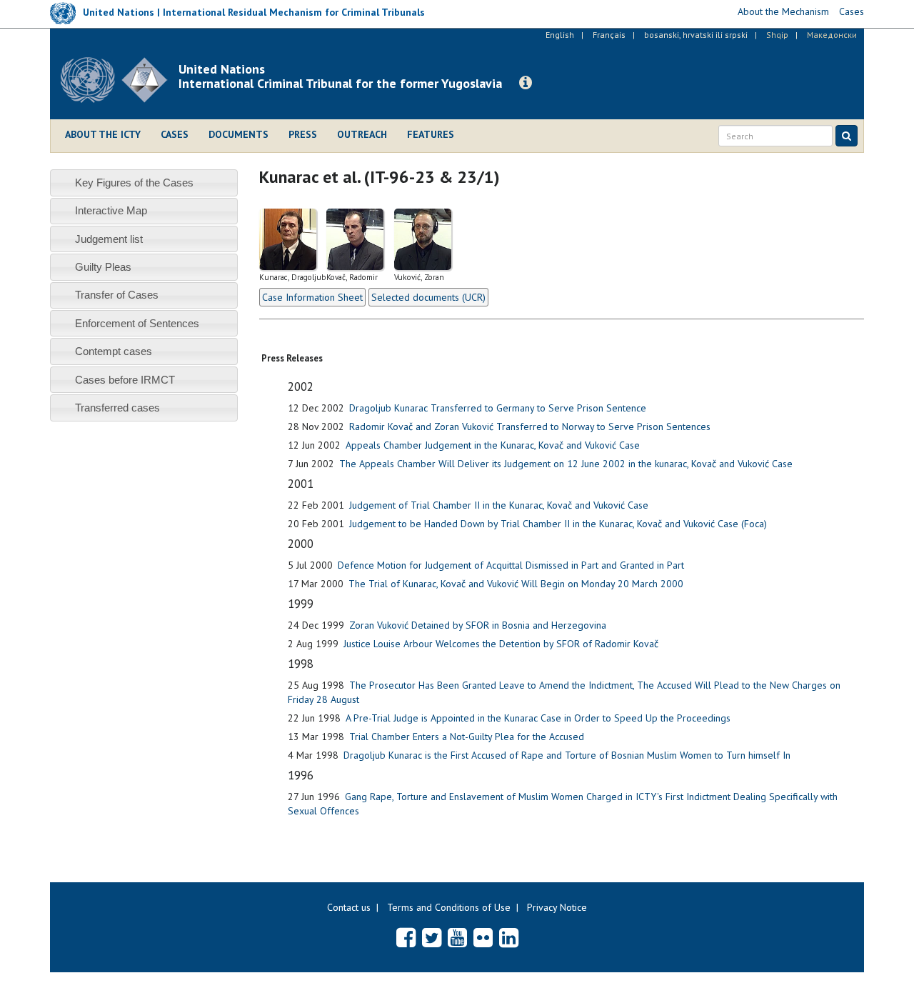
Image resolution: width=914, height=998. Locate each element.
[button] (525, 82)
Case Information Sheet (312, 297)
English (560, 34)
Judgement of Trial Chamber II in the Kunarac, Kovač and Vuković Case (498, 505)
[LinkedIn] (508, 937)
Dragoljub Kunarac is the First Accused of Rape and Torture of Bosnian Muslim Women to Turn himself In (566, 755)
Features (430, 134)
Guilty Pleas (103, 267)
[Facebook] (406, 937)
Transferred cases (117, 407)
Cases (175, 134)
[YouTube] (457, 937)
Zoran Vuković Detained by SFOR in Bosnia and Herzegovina (477, 625)
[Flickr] (483, 937)
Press (302, 134)
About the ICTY (103, 134)
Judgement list (109, 239)
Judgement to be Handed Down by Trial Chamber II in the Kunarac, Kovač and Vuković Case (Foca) (558, 523)
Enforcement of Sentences (137, 323)
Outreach (362, 134)
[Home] (120, 80)
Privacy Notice (557, 907)
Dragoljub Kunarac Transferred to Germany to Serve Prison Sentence (497, 407)
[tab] (144, 182)
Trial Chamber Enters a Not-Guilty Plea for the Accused (466, 736)
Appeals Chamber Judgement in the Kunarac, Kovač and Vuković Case (493, 445)
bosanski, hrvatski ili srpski (696, 34)
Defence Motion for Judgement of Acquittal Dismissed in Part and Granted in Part (511, 565)
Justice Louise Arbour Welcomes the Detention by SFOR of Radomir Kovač (500, 643)
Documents (238, 134)
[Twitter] (431, 937)
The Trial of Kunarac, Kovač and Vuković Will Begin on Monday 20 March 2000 (515, 583)
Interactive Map (111, 210)
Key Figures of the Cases (134, 182)
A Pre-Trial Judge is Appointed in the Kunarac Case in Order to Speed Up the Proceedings (538, 718)
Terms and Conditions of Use (449, 907)
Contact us (349, 907)
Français (609, 34)
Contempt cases (113, 351)
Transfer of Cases (117, 295)
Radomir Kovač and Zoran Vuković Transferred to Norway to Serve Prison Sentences (529, 426)
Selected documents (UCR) (428, 297)
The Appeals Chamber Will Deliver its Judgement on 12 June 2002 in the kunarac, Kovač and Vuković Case (566, 463)
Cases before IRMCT (125, 380)
